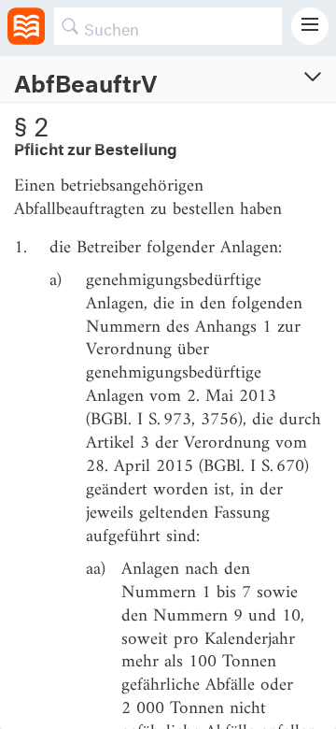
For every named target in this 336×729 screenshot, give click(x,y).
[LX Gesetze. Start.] (26, 26)
